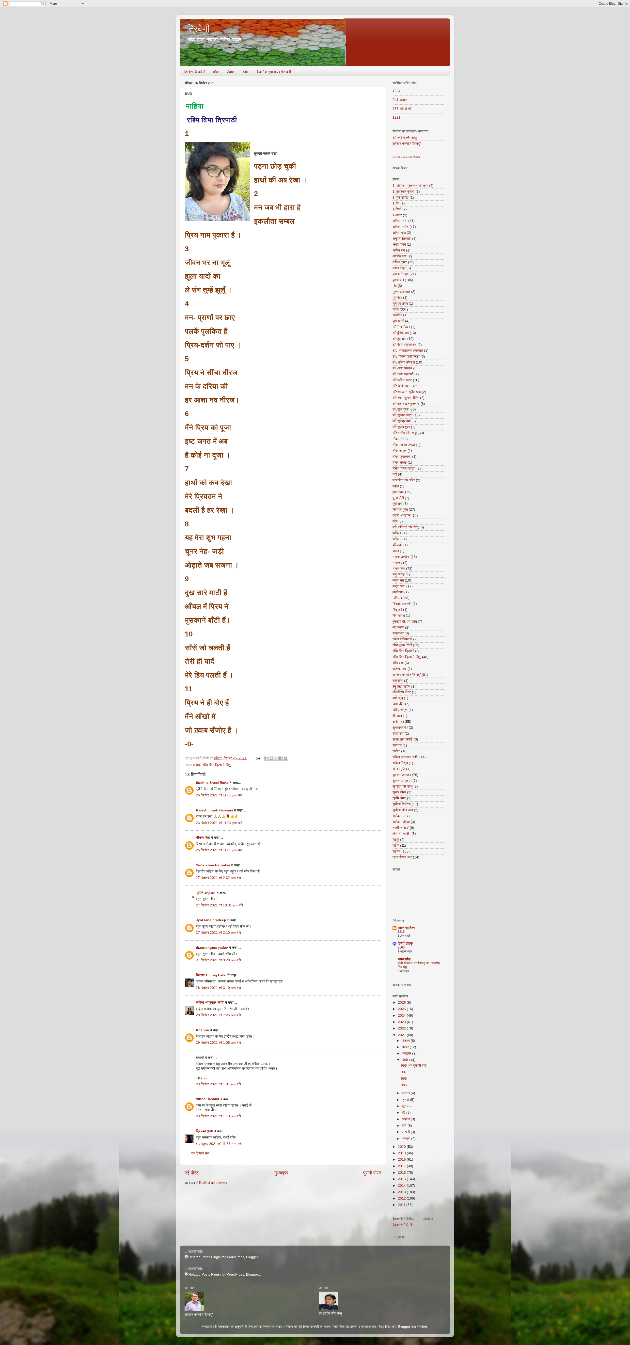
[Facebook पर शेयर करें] (280, 758)
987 (404, 1072)
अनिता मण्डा (400, 221)
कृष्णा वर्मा (398, 280)
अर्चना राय (399, 250)
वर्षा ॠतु (398, 698)
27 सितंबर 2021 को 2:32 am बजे (218, 878)
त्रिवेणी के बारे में (194, 72)
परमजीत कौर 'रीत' (404, 480)
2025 (402, 1009)
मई (404, 1112)
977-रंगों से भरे (402, 109)
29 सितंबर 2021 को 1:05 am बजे (218, 1042)
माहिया (197, 765)
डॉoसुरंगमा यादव (402, 415)
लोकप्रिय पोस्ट (402, 692)
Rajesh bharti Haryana (214, 810)
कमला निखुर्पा (401, 274)
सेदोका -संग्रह (401, 822)
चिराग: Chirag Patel (211, 975)
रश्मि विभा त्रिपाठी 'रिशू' (217, 765)
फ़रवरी (406, 1132)
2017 (402, 1166)
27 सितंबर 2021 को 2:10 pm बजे (218, 932)
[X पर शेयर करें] (276, 758)
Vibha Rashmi (207, 1099)
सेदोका (231, 72)
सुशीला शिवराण (402, 804)
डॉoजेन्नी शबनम (402, 386)
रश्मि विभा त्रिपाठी (403, 651)
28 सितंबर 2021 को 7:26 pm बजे (218, 1015)
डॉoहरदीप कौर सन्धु (405, 433)
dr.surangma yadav (212, 947)
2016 (402, 1172)
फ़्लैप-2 (397, 539)
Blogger (404, 1327)
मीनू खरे (397, 610)
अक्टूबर (407, 1053)
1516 (401, 932)
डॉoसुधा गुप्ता (401, 409)
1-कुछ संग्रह (401, 197)
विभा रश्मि (398, 704)
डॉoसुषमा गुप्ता (401, 427)
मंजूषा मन (398, 580)
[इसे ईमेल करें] (266, 758)
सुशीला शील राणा (403, 810)
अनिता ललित (401, 227)
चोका (246, 72)
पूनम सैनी (398, 498)
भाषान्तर (397, 563)
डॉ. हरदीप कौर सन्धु (405, 138)
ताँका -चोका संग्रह (404, 445)
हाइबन (396, 851)
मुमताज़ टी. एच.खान (405, 621)
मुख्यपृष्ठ (281, 1172)
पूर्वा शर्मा (397, 504)
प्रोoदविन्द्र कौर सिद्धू (406, 527)
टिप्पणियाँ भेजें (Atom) (213, 1183)
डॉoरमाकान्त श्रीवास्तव (407, 392)
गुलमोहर (397, 298)
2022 (402, 1028)
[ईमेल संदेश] (257, 758)
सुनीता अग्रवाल (402, 781)
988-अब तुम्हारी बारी (413, 1065)
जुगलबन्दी (398, 321)
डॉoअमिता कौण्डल (404, 362)
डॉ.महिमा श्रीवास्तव (404, 345)
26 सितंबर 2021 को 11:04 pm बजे (219, 823)
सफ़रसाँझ (404, 959)
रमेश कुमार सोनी (402, 645)
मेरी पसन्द (398, 627)
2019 (402, 1153)
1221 (396, 117)
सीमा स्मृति (399, 769)
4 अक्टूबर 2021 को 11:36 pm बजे (219, 1144)
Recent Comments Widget (406, 157)
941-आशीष (400, 100)
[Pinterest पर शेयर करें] (285, 758)
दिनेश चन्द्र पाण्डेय (404, 468)
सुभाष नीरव (399, 792)
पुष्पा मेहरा (398, 492)
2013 (402, 1192)
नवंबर (406, 1047)
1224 (396, 91)
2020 (402, 1147)
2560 (401, 947)
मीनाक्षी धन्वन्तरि (402, 604)
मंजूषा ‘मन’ (399, 586)
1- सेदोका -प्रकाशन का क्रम (410, 186)
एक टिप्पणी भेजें (200, 1153)
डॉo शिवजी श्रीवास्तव (406, 356)
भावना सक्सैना (401, 557)
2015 (402, 1179)
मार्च (405, 1125)
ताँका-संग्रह (400, 462)
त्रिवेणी (198, 29)
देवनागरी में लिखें (402, 1225)
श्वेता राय (398, 733)
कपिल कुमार (400, 262)
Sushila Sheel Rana (212, 783)
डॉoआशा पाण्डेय (402, 368)
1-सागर (397, 215)
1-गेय (396, 203)
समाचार (397, 745)
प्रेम (395, 521)
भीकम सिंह (203, 837)
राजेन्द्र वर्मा (400, 669)
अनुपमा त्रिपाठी (402, 238)
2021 (402, 1035)
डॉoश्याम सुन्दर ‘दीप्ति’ (406, 398)
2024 (402, 1015)
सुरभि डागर (399, 798)
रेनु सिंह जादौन (401, 686)
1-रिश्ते (397, 209)
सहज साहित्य (406, 928)
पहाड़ (396, 486)
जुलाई (406, 1100)
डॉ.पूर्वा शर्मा (399, 339)
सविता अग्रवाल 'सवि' (210, 1002)
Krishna (202, 1030)
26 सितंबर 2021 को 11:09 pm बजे (219, 850)
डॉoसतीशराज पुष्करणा (406, 404)
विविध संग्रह (400, 710)
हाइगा (396, 845)
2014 (402, 1185)
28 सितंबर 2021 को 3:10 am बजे (218, 988)
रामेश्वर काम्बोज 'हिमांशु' (407, 143)
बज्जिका (397, 545)
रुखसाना (398, 680)
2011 (402, 1205)
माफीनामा (398, 592)
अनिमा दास (399, 233)
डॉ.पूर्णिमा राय (401, 333)
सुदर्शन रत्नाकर (402, 775)
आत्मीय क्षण (400, 256)
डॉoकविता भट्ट (402, 380)
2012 (402, 1198)
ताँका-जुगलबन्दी (402, 457)
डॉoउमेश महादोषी (403, 374)
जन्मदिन (397, 315)
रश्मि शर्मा (398, 663)
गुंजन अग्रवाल (401, 292)
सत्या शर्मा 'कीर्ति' (403, 739)
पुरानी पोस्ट (372, 1172)
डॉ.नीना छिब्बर (401, 327)
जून (404, 1106)
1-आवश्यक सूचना (403, 191)
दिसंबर (406, 1041)
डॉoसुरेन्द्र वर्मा (401, 421)
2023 (402, 1022)
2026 (402, 1002)
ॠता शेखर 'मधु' (402, 857)
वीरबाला (397, 716)
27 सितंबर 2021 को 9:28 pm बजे (218, 960)
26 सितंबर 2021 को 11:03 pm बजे (219, 795)
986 (404, 1078)
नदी (395, 474)
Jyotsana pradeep (211, 920)
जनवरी (406, 1138)
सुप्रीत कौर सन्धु (402, 786)
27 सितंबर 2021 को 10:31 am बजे (219, 905)
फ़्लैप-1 (397, 533)
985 (404, 1085)
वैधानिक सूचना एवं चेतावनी (274, 72)
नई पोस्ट (192, 1172)
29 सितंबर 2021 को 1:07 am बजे (218, 1084)
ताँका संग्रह (400, 451)
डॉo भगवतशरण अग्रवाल (408, 350)
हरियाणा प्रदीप (401, 834)
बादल (396, 551)
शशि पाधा (398, 722)
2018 (402, 1159)
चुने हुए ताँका (400, 303)
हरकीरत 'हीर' (401, 828)
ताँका (216, 72)
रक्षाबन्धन (398, 633)
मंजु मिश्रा (399, 574)
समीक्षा (396, 751)
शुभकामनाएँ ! (400, 727)
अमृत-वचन (399, 244)
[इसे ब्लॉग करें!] (271, 758)
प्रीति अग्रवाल (206, 893)
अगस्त (406, 1093)
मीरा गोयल (399, 615)
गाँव (395, 286)
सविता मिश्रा (400, 763)
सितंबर (406, 1060)
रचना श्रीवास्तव (402, 639)
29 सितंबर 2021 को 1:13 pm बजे (218, 1116)
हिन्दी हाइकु (405, 943)
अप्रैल (406, 1119)
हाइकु (396, 839)
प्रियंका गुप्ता (205, 1131)
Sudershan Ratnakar (213, 865)
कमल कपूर (399, 268)
